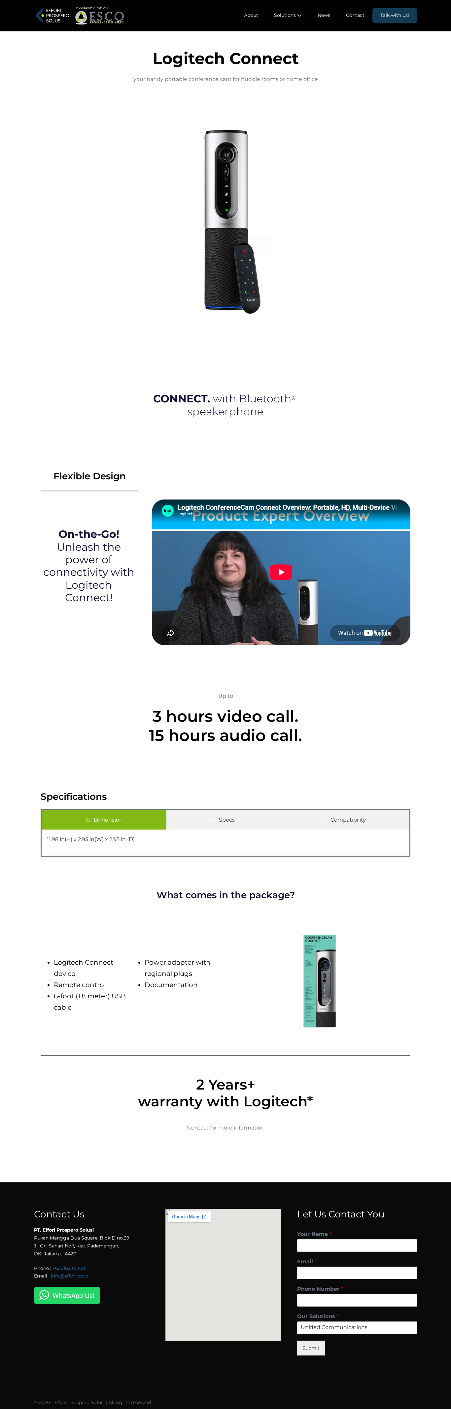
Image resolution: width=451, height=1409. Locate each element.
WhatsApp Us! (73, 1295)
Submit (311, 1348)
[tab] (104, 820)
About (251, 15)
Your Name (314, 1234)
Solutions (285, 15)
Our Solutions (318, 1316)
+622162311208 (68, 1268)
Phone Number (320, 1289)
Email (307, 1261)
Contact (355, 15)
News (324, 15)
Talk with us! (394, 15)
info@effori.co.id (69, 1276)
